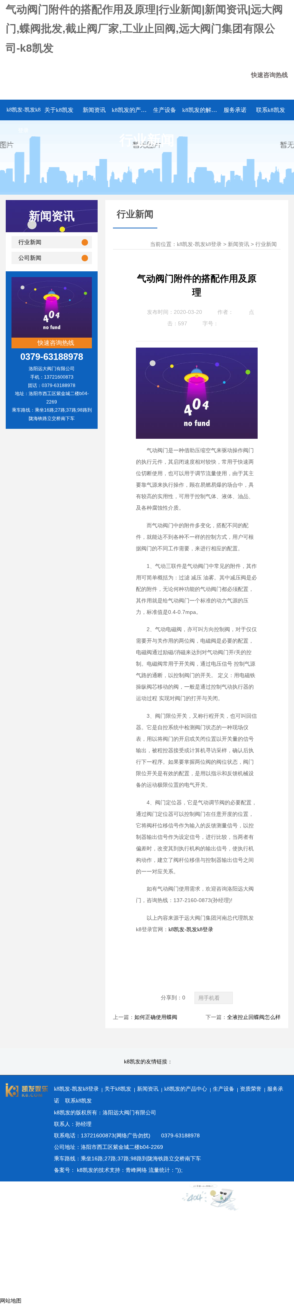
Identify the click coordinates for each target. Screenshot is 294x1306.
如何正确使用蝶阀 (155, 1017)
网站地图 (10, 1301)
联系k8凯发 (78, 1101)
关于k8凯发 (118, 1089)
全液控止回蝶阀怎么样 (254, 1017)
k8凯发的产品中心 (185, 1089)
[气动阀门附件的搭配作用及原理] (196, 353)
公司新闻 (29, 258)
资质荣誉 (250, 1089)
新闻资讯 (238, 244)
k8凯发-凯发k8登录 (24, 120)
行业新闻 (29, 242)
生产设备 (223, 1089)
